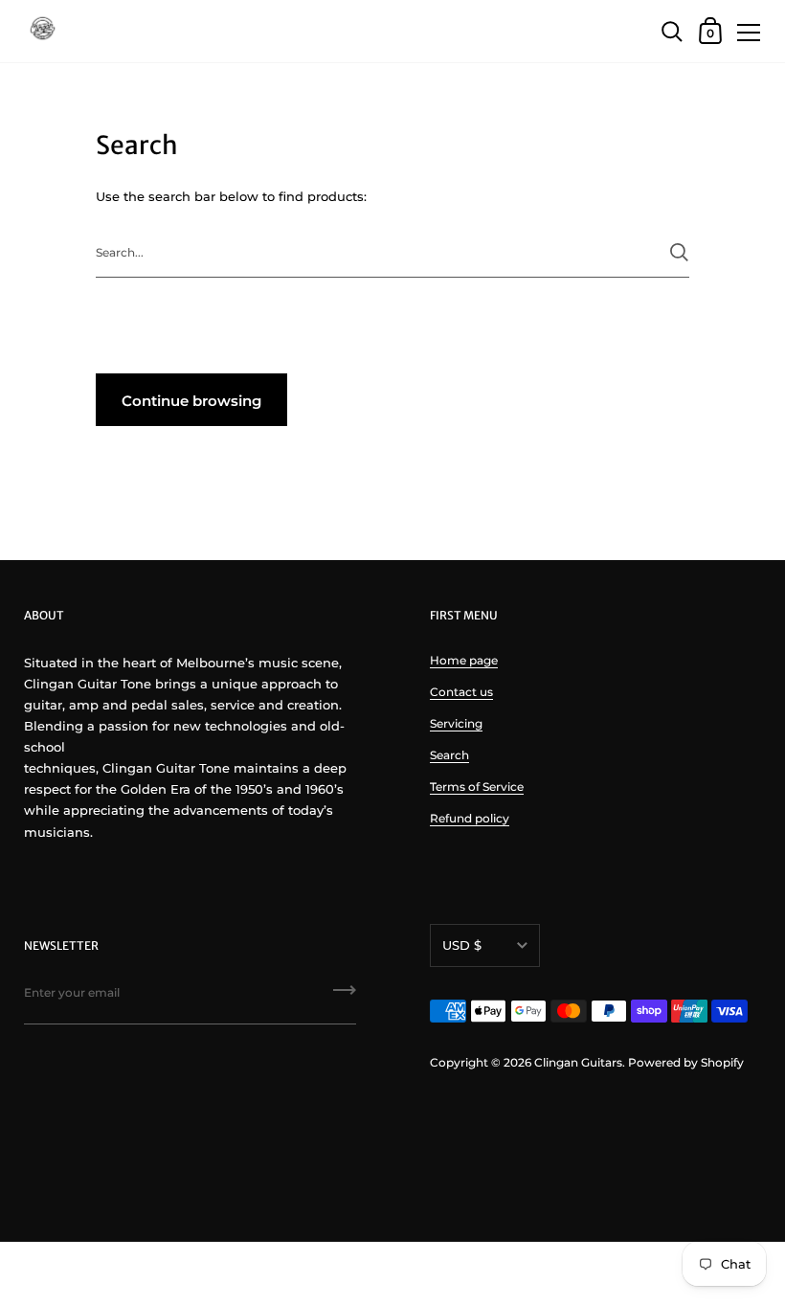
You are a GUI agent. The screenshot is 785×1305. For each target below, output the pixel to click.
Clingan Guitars (578, 1062)
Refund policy (469, 818)
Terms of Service (477, 786)
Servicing (456, 723)
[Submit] (679, 252)
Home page (464, 660)
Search (449, 755)
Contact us (461, 692)
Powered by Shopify (686, 1062)
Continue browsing (191, 401)
